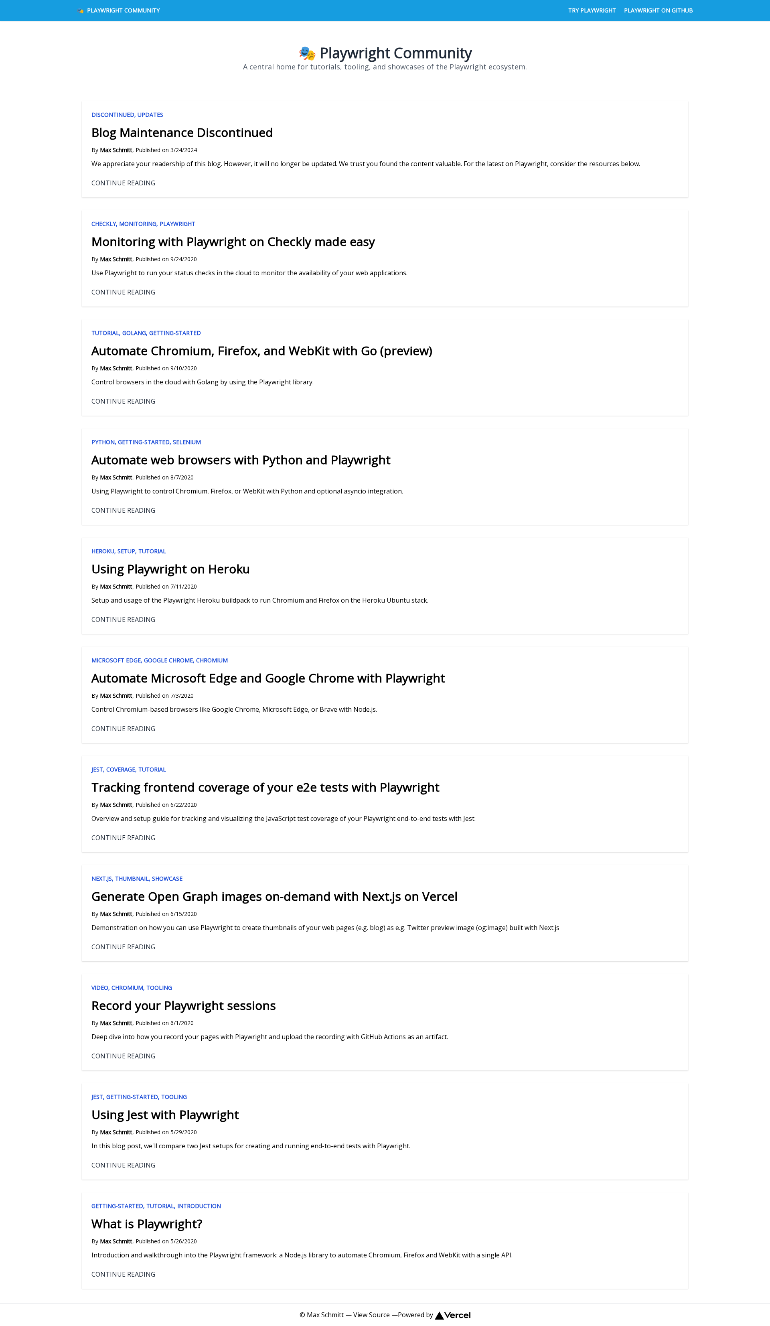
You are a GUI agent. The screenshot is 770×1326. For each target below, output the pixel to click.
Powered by (415, 1314)
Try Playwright (592, 10)
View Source (371, 1314)
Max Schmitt (325, 1314)
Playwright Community (118, 10)
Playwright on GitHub (658, 10)
